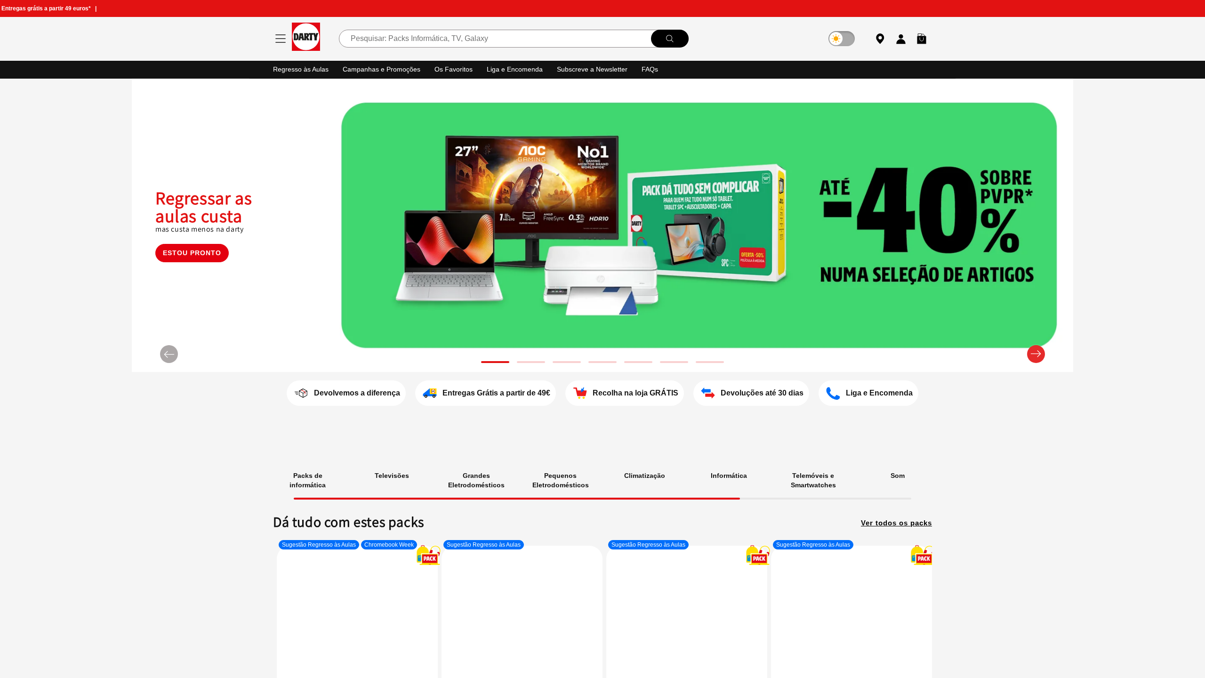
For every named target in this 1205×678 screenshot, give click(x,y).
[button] (921, 38)
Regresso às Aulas (302, 69)
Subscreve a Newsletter (601, 69)
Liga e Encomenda (521, 69)
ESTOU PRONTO (192, 265)
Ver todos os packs (894, 521)
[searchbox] (513, 39)
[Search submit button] (669, 39)
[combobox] (513, 39)
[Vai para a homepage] (306, 38)
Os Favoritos (459, 69)
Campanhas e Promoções (385, 69)
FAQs (661, 69)
